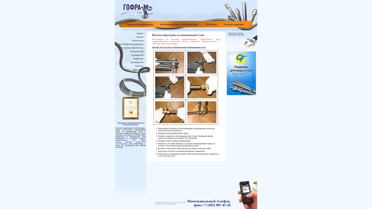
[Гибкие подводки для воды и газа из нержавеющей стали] (241, 94)
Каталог (140, 37)
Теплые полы (137, 41)
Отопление (211, 24)
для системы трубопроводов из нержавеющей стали (179, 47)
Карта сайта (138, 70)
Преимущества (136, 62)
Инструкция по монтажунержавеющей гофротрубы (236, 34)
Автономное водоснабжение (131, 44)
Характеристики (136, 52)
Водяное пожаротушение (140, 24)
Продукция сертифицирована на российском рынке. (131, 124)
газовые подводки (123, 142)
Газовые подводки (234, 24)
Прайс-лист (138, 59)
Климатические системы (132, 48)
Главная (139, 33)
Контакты (139, 66)
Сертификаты (137, 55)
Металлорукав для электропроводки (179, 24)
